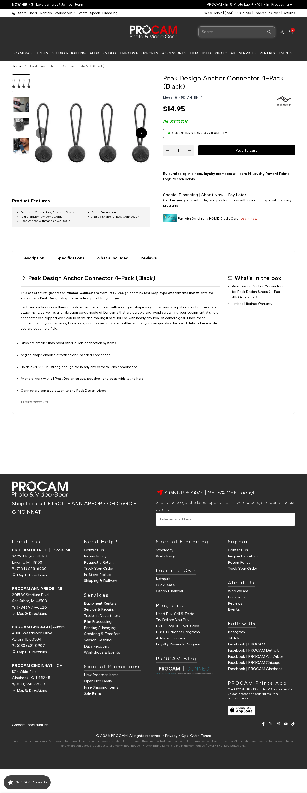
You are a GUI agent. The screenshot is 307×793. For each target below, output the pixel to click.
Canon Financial (169, 591)
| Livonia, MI (41, 550)
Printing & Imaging (100, 628)
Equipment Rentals (100, 603)
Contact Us (94, 550)
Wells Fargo (166, 556)
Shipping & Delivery (100, 580)
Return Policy (95, 556)
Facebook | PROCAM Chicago (254, 662)
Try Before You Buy (172, 619)
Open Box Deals (98, 681)
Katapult (163, 578)
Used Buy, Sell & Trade (175, 613)
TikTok (233, 638)
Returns (289, 13)
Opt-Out (189, 735)
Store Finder (27, 13)
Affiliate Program (170, 638)
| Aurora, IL (41, 627)
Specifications (70, 258)
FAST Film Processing (271, 4)
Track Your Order (98, 568)
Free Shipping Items (101, 687)
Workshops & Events (71, 13)
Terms (206, 735)
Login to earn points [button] (179, 179)
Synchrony (164, 550)
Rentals (46, 13)
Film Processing (98, 621)
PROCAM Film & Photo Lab (229, 4)
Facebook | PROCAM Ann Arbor (255, 656)
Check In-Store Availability (199, 133)
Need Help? (213, 13)
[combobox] (236, 31)
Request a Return (99, 562)
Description (32, 258)
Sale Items (93, 693)
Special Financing (104, 13)
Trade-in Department (102, 615)
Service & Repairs (99, 609)
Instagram (236, 632)
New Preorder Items (101, 674)
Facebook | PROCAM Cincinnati (255, 669)
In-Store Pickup (97, 574)
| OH (37, 665)
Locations (236, 597)
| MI (37, 588)
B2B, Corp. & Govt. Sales (177, 626)
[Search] (269, 31)
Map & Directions (32, 575)
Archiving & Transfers (102, 634)
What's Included (112, 258)
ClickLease (165, 585)
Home (16, 66)
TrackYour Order (267, 13)
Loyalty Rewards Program (178, 644)
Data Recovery (97, 646)
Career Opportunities (30, 725)
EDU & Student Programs (178, 632)
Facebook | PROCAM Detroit (253, 650)
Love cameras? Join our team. (48, 4)
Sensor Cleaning (98, 640)
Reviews (149, 258)
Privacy (171, 735)
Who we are (238, 591)
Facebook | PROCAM (246, 644)
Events (234, 609)
